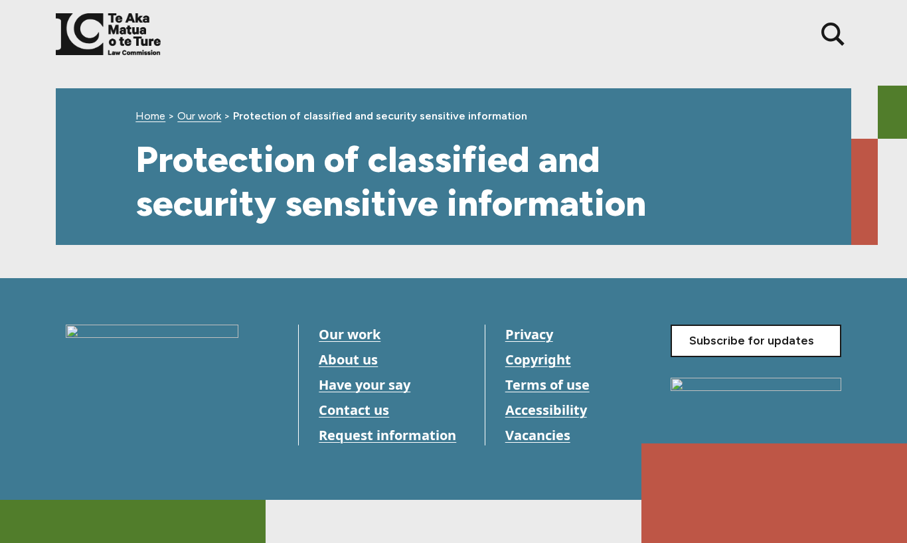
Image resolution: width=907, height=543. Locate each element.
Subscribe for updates (751, 340)
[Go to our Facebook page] (77, 435)
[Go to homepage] (152, 359)
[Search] (833, 34)
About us (348, 359)
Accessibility (546, 410)
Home (150, 116)
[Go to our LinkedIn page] (137, 435)
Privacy (529, 334)
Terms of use (547, 385)
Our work (199, 116)
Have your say (364, 385)
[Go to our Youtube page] (107, 435)
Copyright (538, 359)
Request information (387, 435)
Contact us (354, 410)
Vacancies (537, 435)
